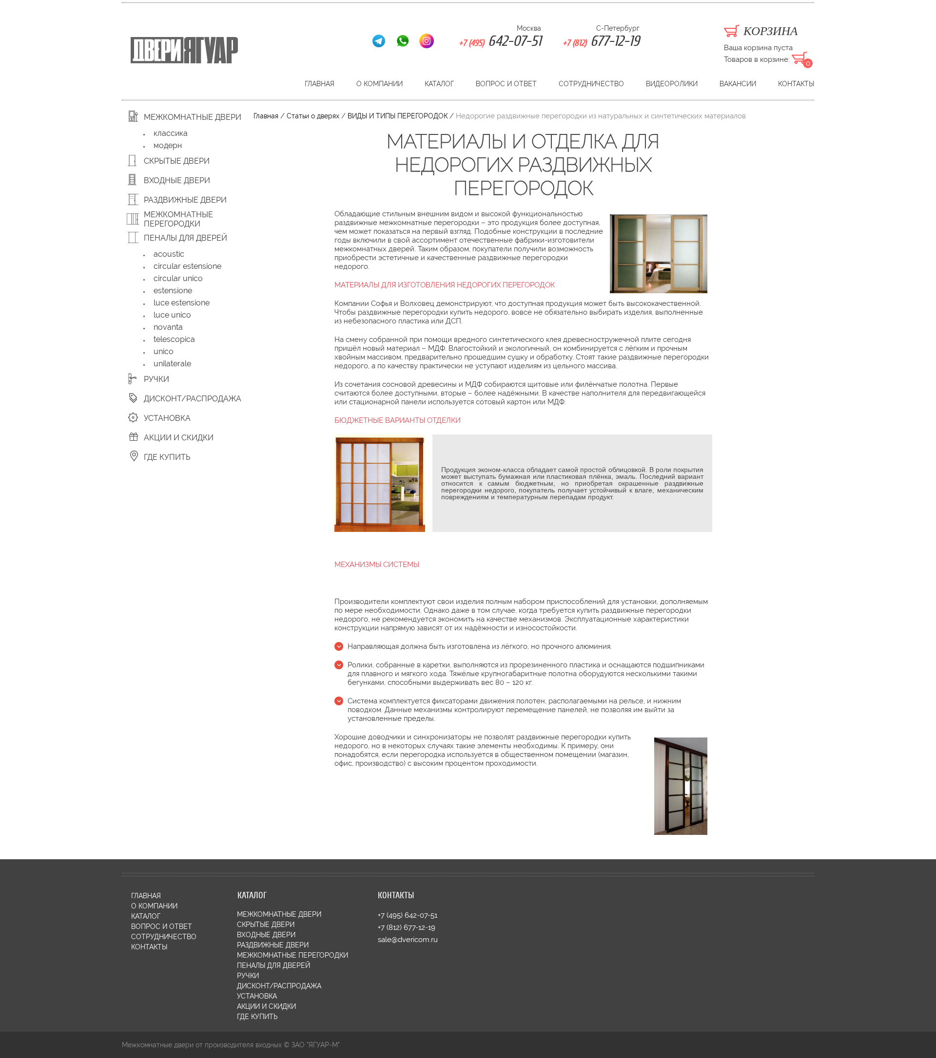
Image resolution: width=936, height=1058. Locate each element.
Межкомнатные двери (192, 117)
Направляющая (373, 646)
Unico (164, 351)
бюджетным (534, 483)
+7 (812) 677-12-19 (406, 927)
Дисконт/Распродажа (192, 398)
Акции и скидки (179, 437)
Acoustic (169, 254)
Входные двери (177, 180)
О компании (379, 84)
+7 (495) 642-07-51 (407, 915)
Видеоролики (672, 84)
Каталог (439, 84)
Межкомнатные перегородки (178, 219)
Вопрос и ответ (506, 84)
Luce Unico (172, 315)
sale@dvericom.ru (408, 940)
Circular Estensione (187, 266)
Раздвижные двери (185, 200)
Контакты (796, 84)
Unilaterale (172, 363)
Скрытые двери (177, 161)
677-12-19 (601, 41)
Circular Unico (178, 278)
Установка (167, 418)
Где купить (167, 457)
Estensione (173, 290)
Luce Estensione (182, 302)
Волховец (417, 303)
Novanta (168, 327)
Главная (319, 84)
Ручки (156, 379)
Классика (171, 133)
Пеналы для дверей (185, 238)
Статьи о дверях (313, 116)
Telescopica (174, 339)
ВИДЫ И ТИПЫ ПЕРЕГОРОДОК (398, 116)
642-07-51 (500, 41)
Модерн (168, 145)
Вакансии (738, 84)
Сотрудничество (591, 84)
